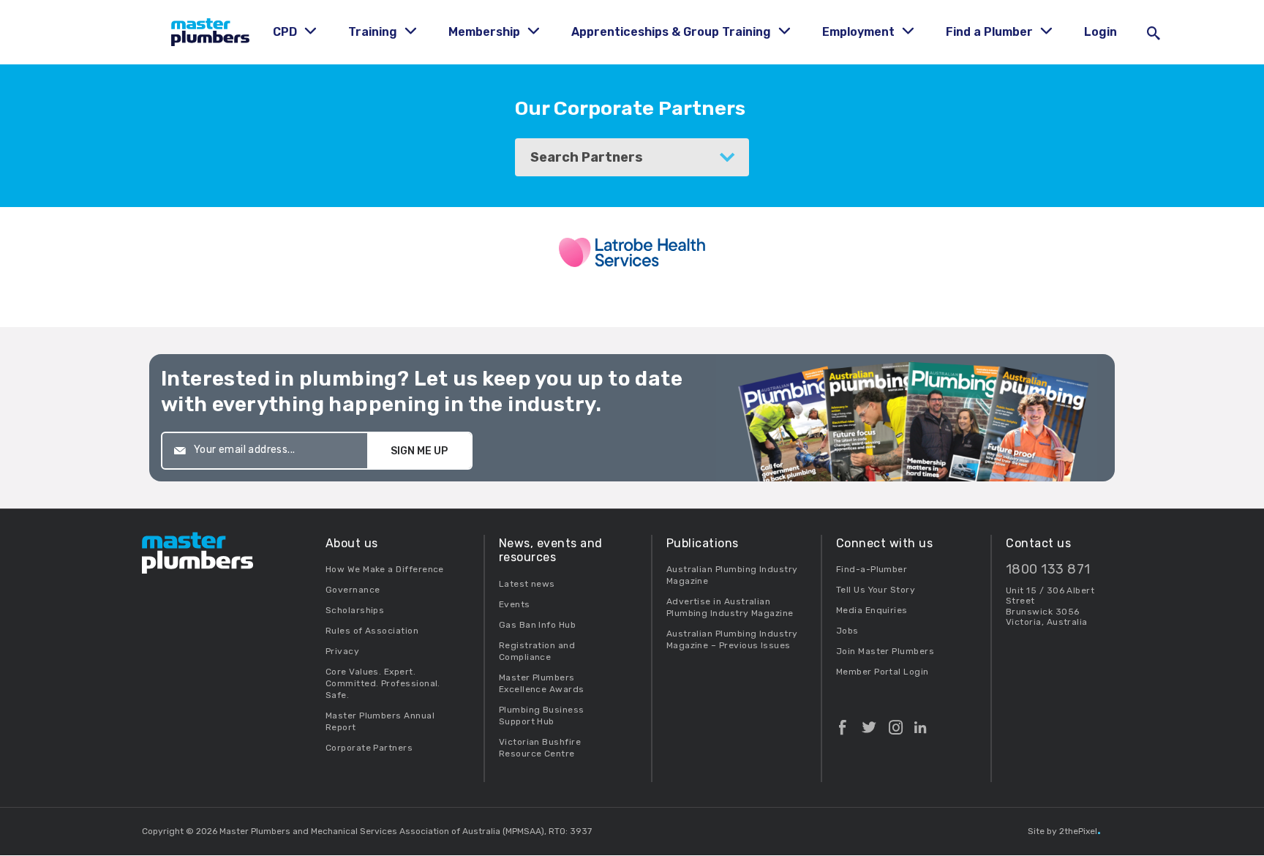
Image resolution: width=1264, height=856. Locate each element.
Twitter (869, 721)
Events (514, 604)
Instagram (896, 721)
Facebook (842, 721)
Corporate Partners (369, 748)
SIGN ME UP (419, 451)
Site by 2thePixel (1064, 831)
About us (352, 543)
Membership (485, 32)
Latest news (527, 584)
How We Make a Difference (385, 569)
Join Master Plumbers (885, 651)
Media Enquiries (872, 610)
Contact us (1038, 543)
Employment (860, 32)
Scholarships (355, 610)
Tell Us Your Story (875, 590)
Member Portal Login (882, 672)
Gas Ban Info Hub (537, 625)
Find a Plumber (991, 32)
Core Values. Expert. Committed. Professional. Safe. (383, 683)
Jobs (847, 631)
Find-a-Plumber (871, 569)
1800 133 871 (1048, 569)
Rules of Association (372, 631)
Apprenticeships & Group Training (672, 32)
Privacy (342, 651)
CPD (286, 32)
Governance (353, 590)
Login (1100, 32)
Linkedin (920, 721)
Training (374, 32)
